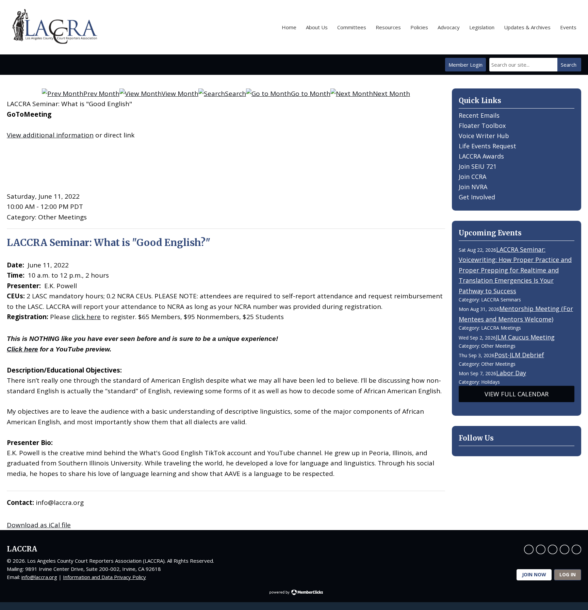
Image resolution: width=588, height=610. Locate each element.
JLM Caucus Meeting (525, 337)
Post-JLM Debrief (519, 355)
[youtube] (552, 549)
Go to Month (310, 93)
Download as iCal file (39, 525)
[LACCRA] (54, 27)
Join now (534, 574)
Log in (567, 574)
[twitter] (540, 549)
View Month (180, 93)
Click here (22, 349)
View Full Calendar (517, 394)
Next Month (391, 93)
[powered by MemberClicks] (294, 593)
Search (568, 64)
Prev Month (101, 93)
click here (86, 316)
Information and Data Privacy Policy (104, 577)
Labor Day (511, 373)
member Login (465, 64)
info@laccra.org (39, 577)
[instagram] (564, 549)
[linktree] (576, 549)
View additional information (50, 135)
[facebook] (529, 549)
